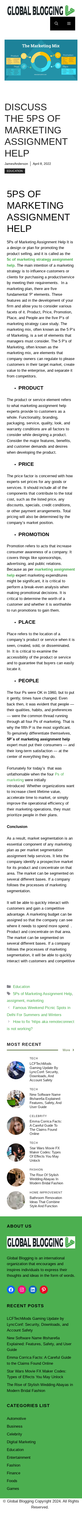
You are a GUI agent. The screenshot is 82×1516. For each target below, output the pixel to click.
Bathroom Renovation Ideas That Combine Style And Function (46, 1202)
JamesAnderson (16, 163)
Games (13, 1488)
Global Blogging (20, 1258)
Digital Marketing (21, 1442)
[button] (56, 23)
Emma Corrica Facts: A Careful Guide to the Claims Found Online (46, 1127)
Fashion (13, 1465)
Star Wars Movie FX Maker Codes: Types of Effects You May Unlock (45, 1154)
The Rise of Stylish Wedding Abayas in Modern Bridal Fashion (46, 1179)
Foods (12, 1481)
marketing (35, 1000)
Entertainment (19, 1457)
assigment (15, 1000)
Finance (13, 1473)
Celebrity (14, 1434)
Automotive (16, 1418)
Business (15, 1426)
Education (15, 171)
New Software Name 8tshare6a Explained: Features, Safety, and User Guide (46, 1101)
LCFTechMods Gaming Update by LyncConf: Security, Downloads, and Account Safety (44, 1072)
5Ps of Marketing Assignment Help (42, 994)
